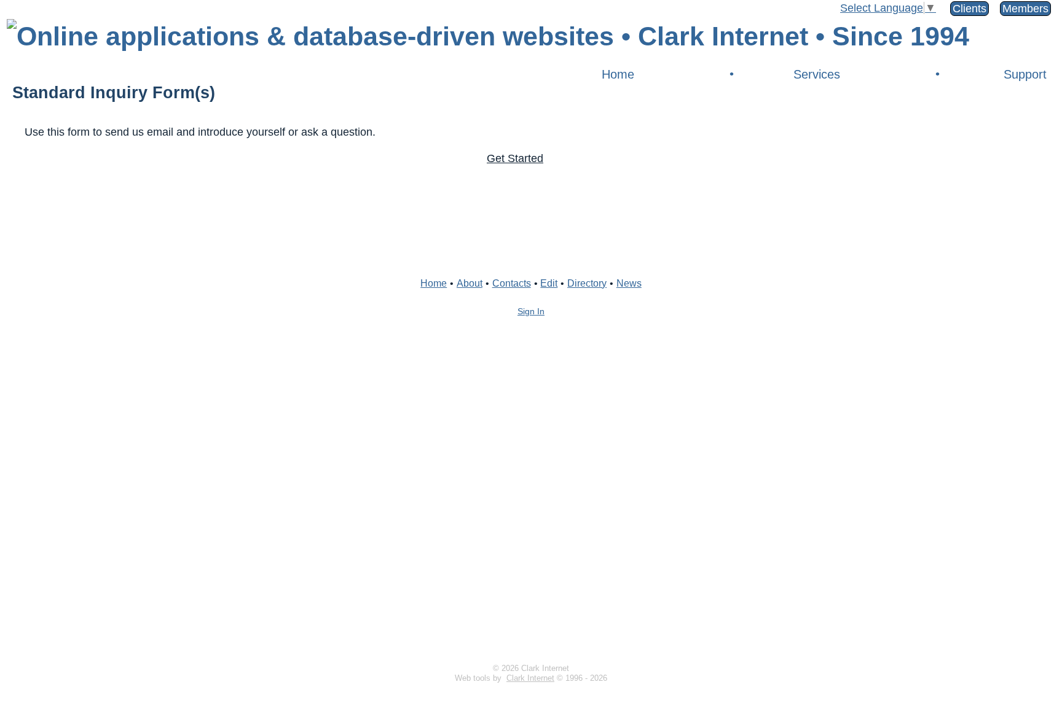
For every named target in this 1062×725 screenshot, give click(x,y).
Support (1025, 74)
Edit (548, 283)
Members (1025, 8)
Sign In (531, 311)
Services (816, 74)
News (629, 283)
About (469, 283)
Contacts (511, 283)
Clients (969, 8)
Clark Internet (530, 678)
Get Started (515, 158)
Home (618, 74)
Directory (587, 283)
